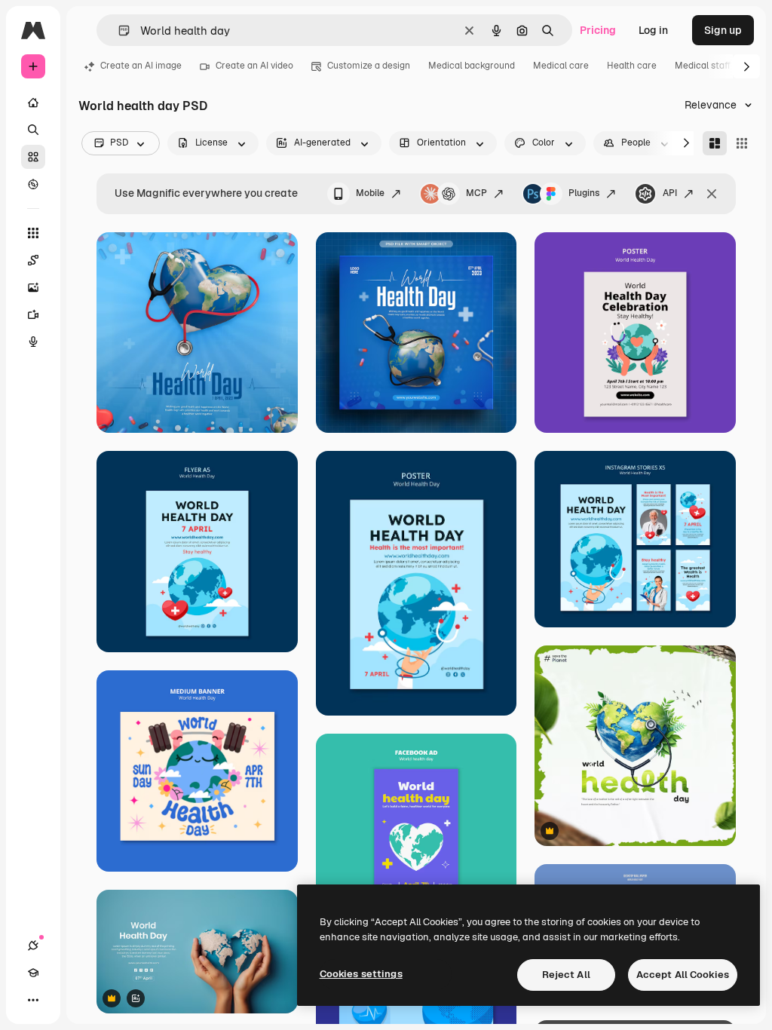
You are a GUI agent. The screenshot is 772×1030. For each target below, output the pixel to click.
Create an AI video (254, 66)
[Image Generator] (33, 287)
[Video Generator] (33, 314)
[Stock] (33, 157)
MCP (476, 193)
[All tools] (33, 233)
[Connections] (33, 945)
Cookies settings (361, 973)
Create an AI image (141, 66)
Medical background (471, 66)
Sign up (723, 30)
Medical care (561, 66)
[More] (33, 1000)
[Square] (742, 143)
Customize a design (368, 66)
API (670, 193)
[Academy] (33, 973)
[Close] (712, 194)
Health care (632, 66)
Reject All (566, 974)
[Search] (33, 130)
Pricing (598, 30)
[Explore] (33, 184)
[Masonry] (715, 143)
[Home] (33, 102)
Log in (653, 30)
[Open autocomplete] (118, 30)
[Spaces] (33, 260)
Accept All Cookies (682, 974)
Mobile (370, 193)
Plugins (583, 193)
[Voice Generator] (33, 342)
